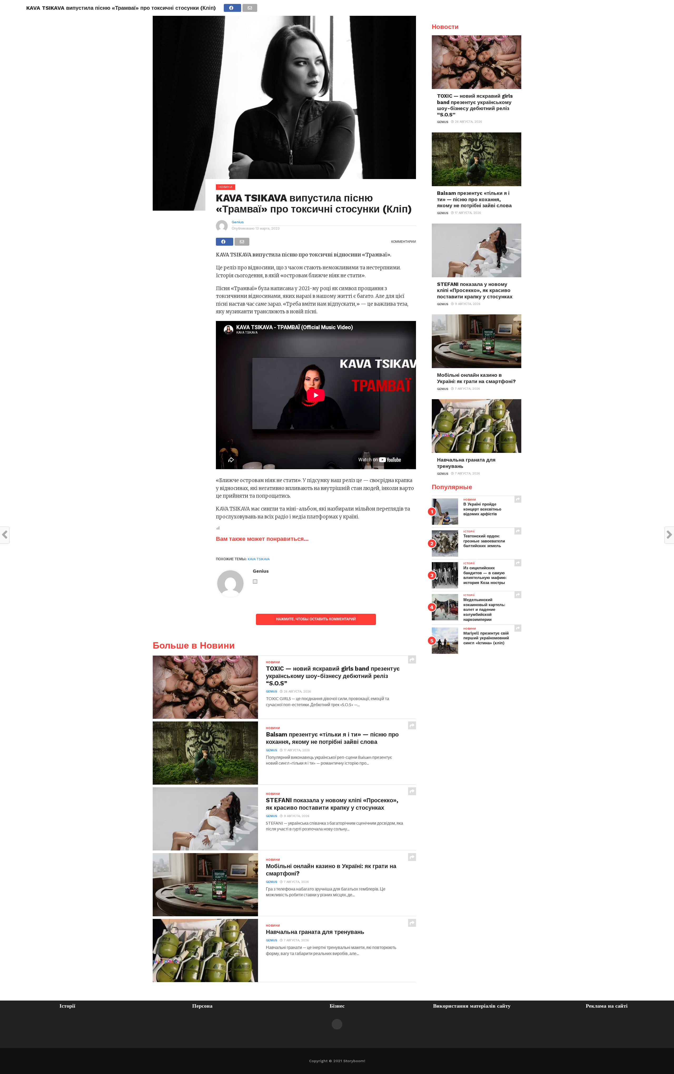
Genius (238, 222)
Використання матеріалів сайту (472, 1006)
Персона (202, 1006)
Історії (67, 1006)
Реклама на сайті (607, 1006)
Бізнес (337, 1006)
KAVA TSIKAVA (259, 559)
